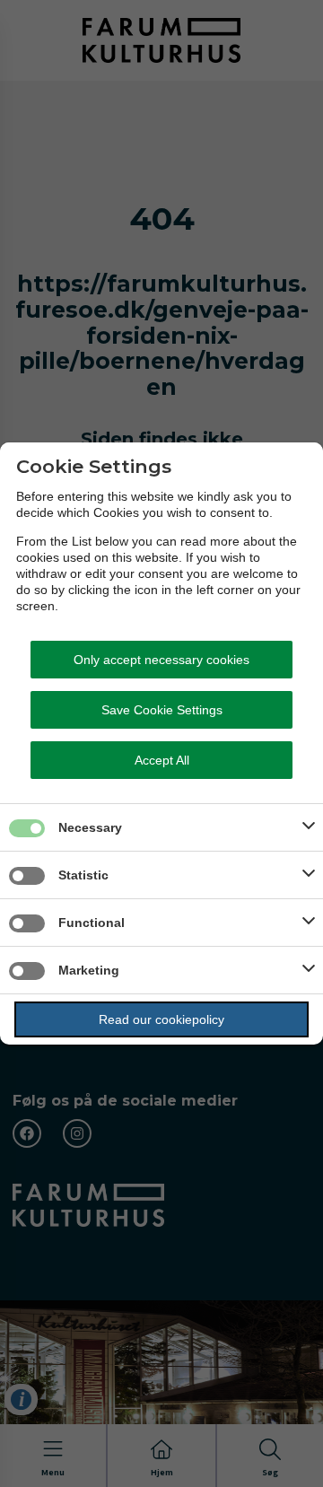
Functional (91, 922)
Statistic (83, 875)
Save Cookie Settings (162, 710)
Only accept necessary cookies (161, 659)
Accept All (162, 760)
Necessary (90, 827)
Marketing (88, 970)
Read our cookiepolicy (161, 1019)
